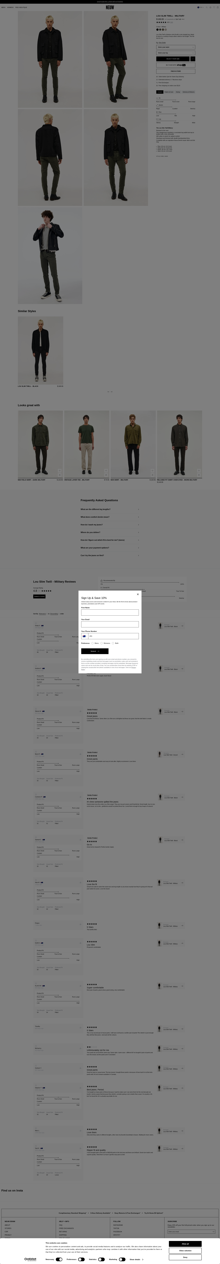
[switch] (81, 1259)
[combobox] (84, 636)
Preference (85, 643)
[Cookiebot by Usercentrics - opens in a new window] (30, 1259)
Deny (185, 1257)
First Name (85, 608)
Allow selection (185, 1251)
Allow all (185, 1244)
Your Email (85, 619)
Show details (135, 1259)
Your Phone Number (89, 631)
